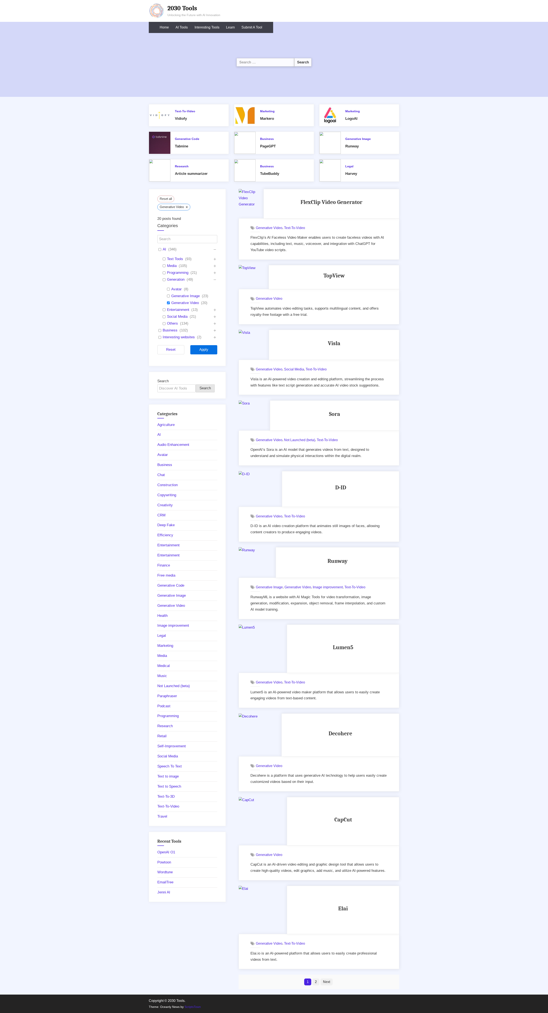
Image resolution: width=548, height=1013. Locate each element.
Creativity (165, 505)
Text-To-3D (166, 796)
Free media (166, 575)
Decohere (340, 733)
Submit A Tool (251, 27)
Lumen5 (343, 647)
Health (162, 616)
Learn (230, 27)
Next (326, 982)
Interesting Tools (207, 27)
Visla (334, 343)
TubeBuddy (269, 174)
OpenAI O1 (166, 852)
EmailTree (165, 882)
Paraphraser (167, 696)
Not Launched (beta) (299, 440)
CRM (161, 515)
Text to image (168, 776)
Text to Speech (169, 786)
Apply (203, 350)
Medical (163, 666)
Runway (352, 146)
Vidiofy (181, 119)
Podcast (163, 706)
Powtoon (164, 862)
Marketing (267, 111)
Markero (267, 119)
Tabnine (181, 146)
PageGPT (268, 146)
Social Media (294, 369)
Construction (167, 485)
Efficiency (165, 535)
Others (172, 323)
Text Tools (175, 259)
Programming (177, 273)
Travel (162, 816)
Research (182, 166)
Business (267, 139)
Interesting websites (179, 337)
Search (163, 381)
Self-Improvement (171, 746)
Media (172, 266)
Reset (171, 350)
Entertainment (178, 310)
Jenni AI (163, 892)
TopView (334, 276)
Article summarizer (191, 174)
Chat (161, 475)
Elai (343, 908)
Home (164, 27)
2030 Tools (182, 8)
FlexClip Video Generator (331, 202)
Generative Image (358, 139)
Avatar (176, 289)
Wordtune (165, 872)
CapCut (343, 820)
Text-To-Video (185, 111)
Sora (334, 414)
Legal (349, 166)
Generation (176, 279)
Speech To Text (169, 766)
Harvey (351, 174)
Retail (162, 736)
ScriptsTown (193, 1007)
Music (162, 676)
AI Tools (182, 27)
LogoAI (351, 119)
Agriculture (166, 425)
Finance (163, 565)
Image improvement (328, 587)
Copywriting (166, 495)
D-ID (340, 487)
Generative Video (269, 228)
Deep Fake (166, 525)
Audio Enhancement (173, 445)
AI (164, 249)
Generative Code (187, 139)
